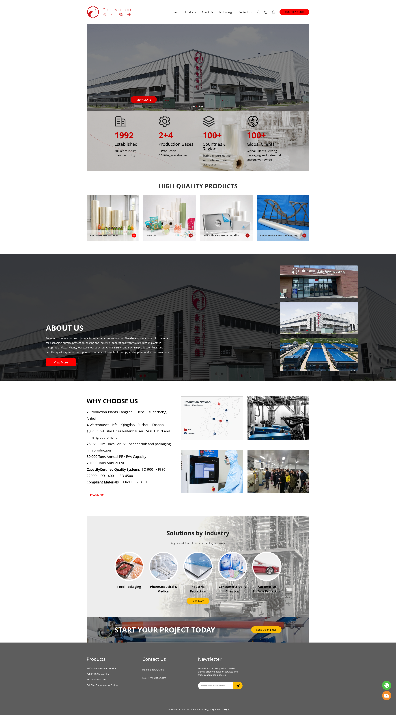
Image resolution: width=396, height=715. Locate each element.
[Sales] (386, 695)
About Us (207, 12)
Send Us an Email (266, 629)
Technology (225, 12)
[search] (258, 12)
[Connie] (386, 685)
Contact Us (245, 12)
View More (61, 362)
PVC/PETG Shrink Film (98, 674)
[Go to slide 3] (199, 106)
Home (175, 12)
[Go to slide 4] (202, 106)
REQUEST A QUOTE (294, 12)
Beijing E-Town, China (153, 669)
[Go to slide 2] (196, 106)
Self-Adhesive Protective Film (101, 668)
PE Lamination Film (96, 679)
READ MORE (97, 495)
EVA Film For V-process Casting (102, 685)
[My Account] (273, 12)
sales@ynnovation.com (154, 677)
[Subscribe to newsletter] (238, 685)
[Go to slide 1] (194, 106)
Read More (198, 601)
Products (190, 12)
